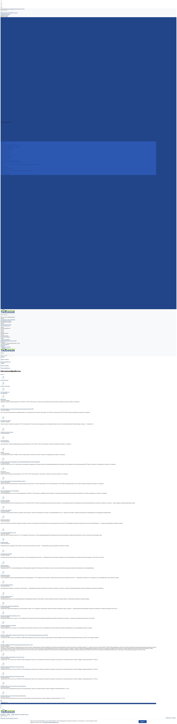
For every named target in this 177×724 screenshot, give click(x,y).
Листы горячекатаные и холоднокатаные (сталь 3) (13, 162)
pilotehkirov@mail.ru (5, 14)
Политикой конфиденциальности (50, 722)
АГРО (2, 89)
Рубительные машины (6, 40)
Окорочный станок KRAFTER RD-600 (10, 39)
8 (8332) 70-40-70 (13, 12)
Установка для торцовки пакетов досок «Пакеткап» (13, 217)
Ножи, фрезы (4, 121)
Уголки (2, 165)
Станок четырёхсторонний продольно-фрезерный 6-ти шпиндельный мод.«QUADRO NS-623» (24, 227)
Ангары (2, 108)
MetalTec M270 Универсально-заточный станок (12, 676)
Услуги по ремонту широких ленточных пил (11, 81)
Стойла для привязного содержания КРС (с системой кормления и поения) (19, 99)
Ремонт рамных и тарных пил (8, 75)
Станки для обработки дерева (8, 86)
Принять (142, 721)
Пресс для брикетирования (7, 36)
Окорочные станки (5, 37)
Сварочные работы (5, 157)
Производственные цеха (7, 112)
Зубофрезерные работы (7, 148)
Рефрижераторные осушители (8, 139)
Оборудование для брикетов (8, 35)
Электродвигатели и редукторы (8, 127)
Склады (2, 109)
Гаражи (2, 114)
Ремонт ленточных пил (6, 80)
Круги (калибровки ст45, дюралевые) (10, 160)
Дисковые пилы (4, 117)
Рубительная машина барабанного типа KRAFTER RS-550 (15, 42)
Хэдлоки (3, 91)
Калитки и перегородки (6, 93)
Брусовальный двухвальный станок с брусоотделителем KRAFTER (17, 20)
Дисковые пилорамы (6, 190)
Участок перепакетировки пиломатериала (11, 46)
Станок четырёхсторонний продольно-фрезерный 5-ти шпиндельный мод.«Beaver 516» (22, 226)
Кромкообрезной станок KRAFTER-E (10, 27)
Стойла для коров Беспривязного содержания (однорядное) (16, 92)
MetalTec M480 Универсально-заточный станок (12, 657)
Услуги (2, 123)
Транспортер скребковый (7, 270)
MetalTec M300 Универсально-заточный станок (12, 666)
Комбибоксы (4, 98)
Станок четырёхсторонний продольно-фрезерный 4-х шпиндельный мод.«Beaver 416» (22, 220)
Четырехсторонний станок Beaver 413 (10, 225)
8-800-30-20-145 (5, 12)
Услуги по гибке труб (6, 103)
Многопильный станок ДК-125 (8, 208)
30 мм (2, 58)
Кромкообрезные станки (7, 25)
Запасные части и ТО (6, 140)
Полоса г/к (3, 163)
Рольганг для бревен (6, 265)
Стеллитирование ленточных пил (9, 62)
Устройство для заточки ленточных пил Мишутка (13, 200)
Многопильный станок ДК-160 (8, 209)
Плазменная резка (5, 51)
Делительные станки (6, 188)
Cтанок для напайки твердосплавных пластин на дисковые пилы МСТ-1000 (19, 195)
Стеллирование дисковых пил (8, 63)
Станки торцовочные (6, 215)
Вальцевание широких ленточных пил (10, 82)
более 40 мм (4, 60)
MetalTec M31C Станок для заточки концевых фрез (13, 695)
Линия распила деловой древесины (10, 24)
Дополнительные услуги (7, 67)
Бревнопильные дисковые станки (9, 19)
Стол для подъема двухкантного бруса (10, 266)
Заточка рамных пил (6, 73)
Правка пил (3, 70)
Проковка (3, 71)
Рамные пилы (4, 119)
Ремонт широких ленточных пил (9, 83)
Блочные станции (5, 138)
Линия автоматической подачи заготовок (11, 185)
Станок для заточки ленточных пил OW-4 (11, 199)
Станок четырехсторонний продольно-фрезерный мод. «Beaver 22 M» (18, 224)
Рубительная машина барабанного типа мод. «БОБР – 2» (15, 41)
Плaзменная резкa (5, 150)
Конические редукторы (6, 131)
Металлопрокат (4, 124)
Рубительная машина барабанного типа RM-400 (13, 45)
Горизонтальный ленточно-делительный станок (12, 189)
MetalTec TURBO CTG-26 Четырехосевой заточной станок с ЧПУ (17, 644)
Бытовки (3, 113)
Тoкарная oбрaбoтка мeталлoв (8, 144)
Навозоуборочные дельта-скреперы (10, 94)
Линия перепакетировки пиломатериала (11, 47)
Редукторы (3, 129)
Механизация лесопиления (7, 88)
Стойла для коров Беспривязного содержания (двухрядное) (16, 102)
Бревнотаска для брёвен (7, 261)
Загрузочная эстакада (6, 262)
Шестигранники (5, 167)
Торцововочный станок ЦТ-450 (8, 216)
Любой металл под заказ (7, 168)
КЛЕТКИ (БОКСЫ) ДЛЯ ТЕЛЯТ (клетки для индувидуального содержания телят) (21, 101)
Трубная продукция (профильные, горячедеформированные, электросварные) (20, 164)
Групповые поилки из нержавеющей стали (11, 97)
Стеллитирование (5, 61)
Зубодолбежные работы (7, 149)
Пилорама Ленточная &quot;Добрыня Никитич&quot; (14, 205)
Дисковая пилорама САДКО (8, 191)
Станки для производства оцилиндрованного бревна (14, 210)
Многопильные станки (6, 34)
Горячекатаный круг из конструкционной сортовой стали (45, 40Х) (17, 170)
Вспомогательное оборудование (9, 184)
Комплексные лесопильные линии (9, 22)
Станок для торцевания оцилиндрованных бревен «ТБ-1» (15, 214)
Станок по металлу (5, 126)
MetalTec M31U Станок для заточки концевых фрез (13, 686)
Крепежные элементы (6, 96)
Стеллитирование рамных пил (8, 65)
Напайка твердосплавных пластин (9, 68)
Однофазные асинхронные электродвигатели (12, 134)
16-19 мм (3, 56)
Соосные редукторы (6, 133)
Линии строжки (4, 31)
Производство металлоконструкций (10, 107)
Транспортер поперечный (7, 268)
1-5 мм (2, 55)
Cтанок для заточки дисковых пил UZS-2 (11, 194)
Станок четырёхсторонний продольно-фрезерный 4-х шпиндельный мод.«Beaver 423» (22, 222)
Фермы (2, 111)
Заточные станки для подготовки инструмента (12, 193)
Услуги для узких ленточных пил (9, 77)
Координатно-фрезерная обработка (10, 147)
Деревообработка (5, 85)
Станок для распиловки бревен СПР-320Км (11, 21)
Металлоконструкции (6, 106)
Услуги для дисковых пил (7, 66)
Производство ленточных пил (8, 78)
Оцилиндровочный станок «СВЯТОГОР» (11, 211)
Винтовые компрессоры (7, 137)
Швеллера (3, 172)
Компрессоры (4, 135)
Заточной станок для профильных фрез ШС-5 (12, 196)
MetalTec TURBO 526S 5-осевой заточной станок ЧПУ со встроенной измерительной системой (24, 635)
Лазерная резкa (5, 152)
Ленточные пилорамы (6, 204)
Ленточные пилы (5, 118)
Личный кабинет (5, 344)
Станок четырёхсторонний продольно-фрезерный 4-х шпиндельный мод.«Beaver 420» (22, 221)
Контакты (3, 308)
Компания (3, 714)
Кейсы (8, 714)
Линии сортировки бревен (7, 29)
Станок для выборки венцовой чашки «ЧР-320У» (13, 213)
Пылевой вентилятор (6, 186)
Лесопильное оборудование (8, 87)
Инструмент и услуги (6, 116)
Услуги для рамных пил (6, 72)
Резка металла (4, 154)
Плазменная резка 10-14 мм (7, 53)
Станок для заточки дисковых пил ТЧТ (10, 198)
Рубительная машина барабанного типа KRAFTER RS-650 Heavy (17, 44)
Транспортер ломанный (6, 267)
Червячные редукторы (6, 132)
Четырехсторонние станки (7, 219)
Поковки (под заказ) (6, 169)
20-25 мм (3, 57)
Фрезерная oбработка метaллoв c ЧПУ (10, 145)
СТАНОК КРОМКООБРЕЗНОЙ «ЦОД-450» (11, 203)
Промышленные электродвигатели (9, 128)
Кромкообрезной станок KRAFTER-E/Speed (11, 26)
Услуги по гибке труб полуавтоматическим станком (13, 104)
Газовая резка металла (6, 153)
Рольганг (3, 263)
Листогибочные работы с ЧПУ (8, 155)
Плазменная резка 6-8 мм (7, 52)
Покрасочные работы (6, 158)
